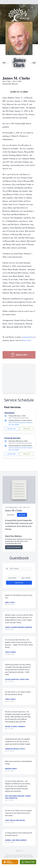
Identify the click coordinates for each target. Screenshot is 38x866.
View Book (10, 515)
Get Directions (11, 429)
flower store (26, 340)
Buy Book (22, 515)
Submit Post (19, 583)
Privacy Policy (13, 857)
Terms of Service (25, 857)
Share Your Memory (14, 547)
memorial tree (28, 337)
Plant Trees (26, 429)
